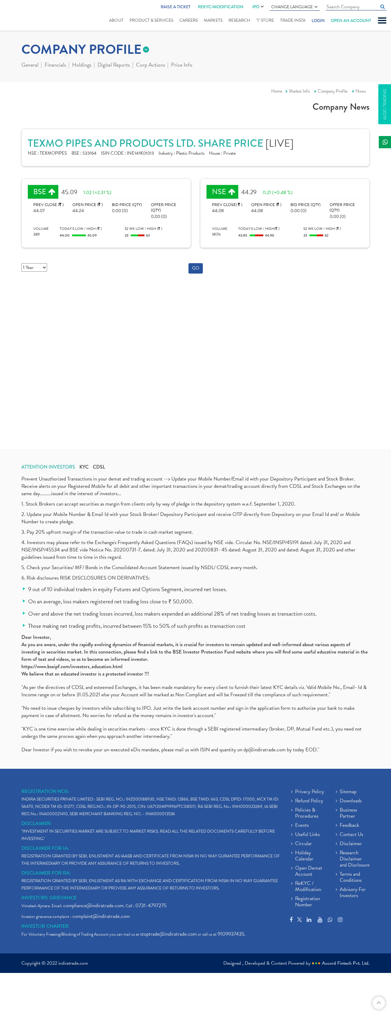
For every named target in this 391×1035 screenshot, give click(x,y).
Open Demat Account (308, 871)
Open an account (351, 20)
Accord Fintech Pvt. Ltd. (346, 963)
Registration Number (307, 902)
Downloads (351, 801)
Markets (213, 20)
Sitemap (348, 792)
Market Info (299, 91)
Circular (303, 844)
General (29, 65)
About (116, 20)
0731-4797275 (150, 905)
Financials (55, 65)
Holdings (81, 65)
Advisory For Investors (353, 892)
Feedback (349, 825)
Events (302, 825)
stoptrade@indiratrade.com (168, 934)
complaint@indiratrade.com (101, 916)
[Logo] (24, 16)
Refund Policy (309, 801)
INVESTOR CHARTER (45, 926)
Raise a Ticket (176, 7)
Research (239, 20)
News (361, 91)
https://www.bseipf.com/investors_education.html (71, 666)
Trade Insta (292, 20)
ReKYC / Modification (308, 886)
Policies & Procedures (306, 813)
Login (318, 20)
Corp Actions (150, 65)
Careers (188, 20)
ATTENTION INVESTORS (48, 467)
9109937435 (230, 934)
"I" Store (265, 20)
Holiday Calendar (304, 856)
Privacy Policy (309, 792)
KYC (84, 467)
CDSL (99, 467)
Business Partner (348, 813)
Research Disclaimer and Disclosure (355, 859)
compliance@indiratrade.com (93, 905)
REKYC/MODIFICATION (220, 7)
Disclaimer (351, 844)
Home (276, 91)
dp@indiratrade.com (265, 749)
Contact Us (351, 834)
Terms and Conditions (351, 877)
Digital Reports (113, 65)
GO (195, 268)
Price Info (181, 65)
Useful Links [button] (307, 834)
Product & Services (151, 20)
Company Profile (333, 91)
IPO (255, 7)
